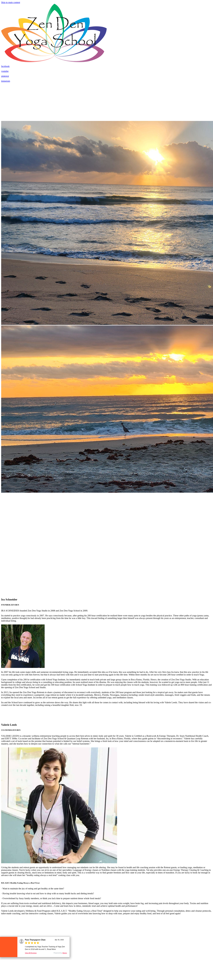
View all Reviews (31, 953)
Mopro (64, 953)
